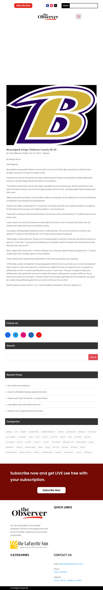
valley (78, 452)
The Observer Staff (18, 153)
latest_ (46, 442)
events (62, 437)
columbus (22, 437)
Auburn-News (34, 432)
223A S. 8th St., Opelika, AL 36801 (68, 580)
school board (11, 452)
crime (30, 437)
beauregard (71, 432)
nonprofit (10, 447)
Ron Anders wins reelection (18, 386)
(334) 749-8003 (60, 572)
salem (82, 447)
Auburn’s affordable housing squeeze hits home (27, 392)
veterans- (88, 452)
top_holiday (68, 452)
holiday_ (37, 442)
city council (11, 437)
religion (65, 447)
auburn (23, 432)
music (91, 442)
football (78, 437)
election (54, 437)
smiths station (25, 452)
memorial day (68, 442)
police (47, 447)
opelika (20, 447)
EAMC (38, 437)
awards (61, 432)
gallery (87, 437)
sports (36, 452)
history (28, 442)
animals (9, 432)
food (70, 437)
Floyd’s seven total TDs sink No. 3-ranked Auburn (27, 398)
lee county (56, 442)
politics (56, 447)
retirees (74, 447)
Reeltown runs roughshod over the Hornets (25, 411)
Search (93, 357)
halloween (10, 442)
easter (45, 437)
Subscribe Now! (23, 5)
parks (40, 447)
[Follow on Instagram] (51, 5)
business (81, 432)
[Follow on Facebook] (47, 5)
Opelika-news (30, 447)
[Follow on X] (55, 5)
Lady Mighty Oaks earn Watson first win (24, 405)
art (16, 432)
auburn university (48, 432)
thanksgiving (47, 452)
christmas (92, 432)
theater (58, 452)
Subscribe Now (51, 490)
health (20, 442)
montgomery (81, 442)
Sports (46, 153)
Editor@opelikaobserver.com (71, 564)
